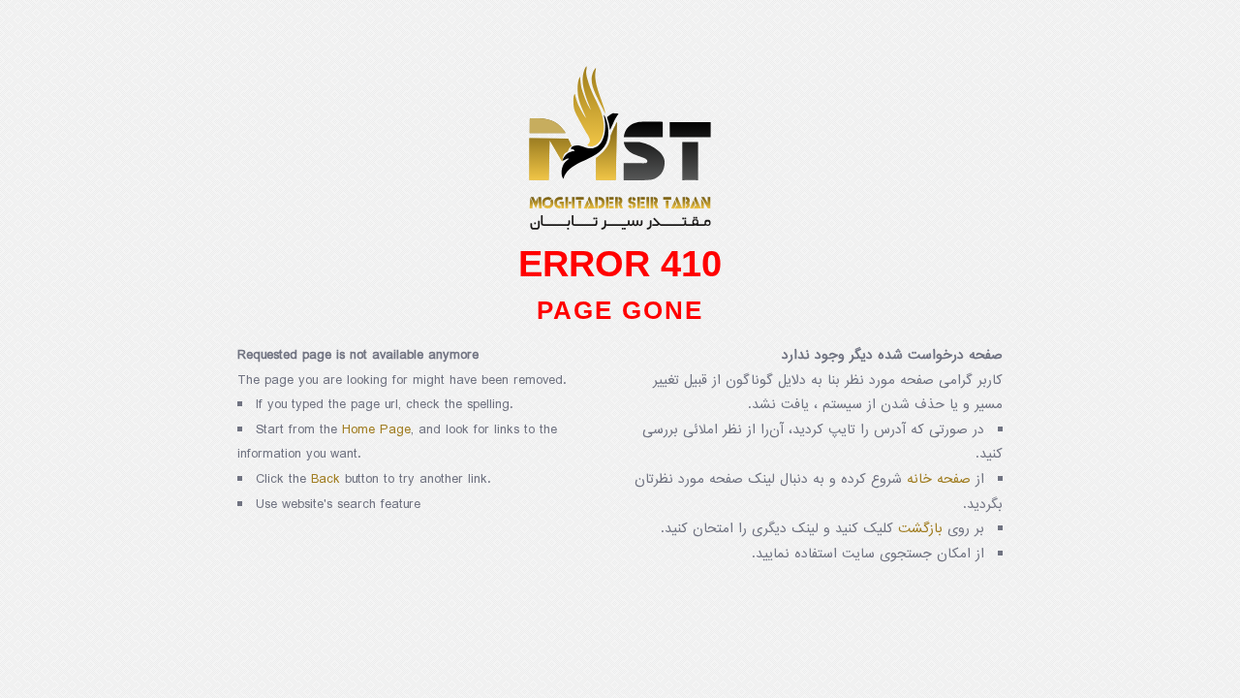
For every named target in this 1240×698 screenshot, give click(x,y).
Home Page (376, 430)
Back (325, 479)
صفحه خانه (939, 479)
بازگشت (920, 529)
